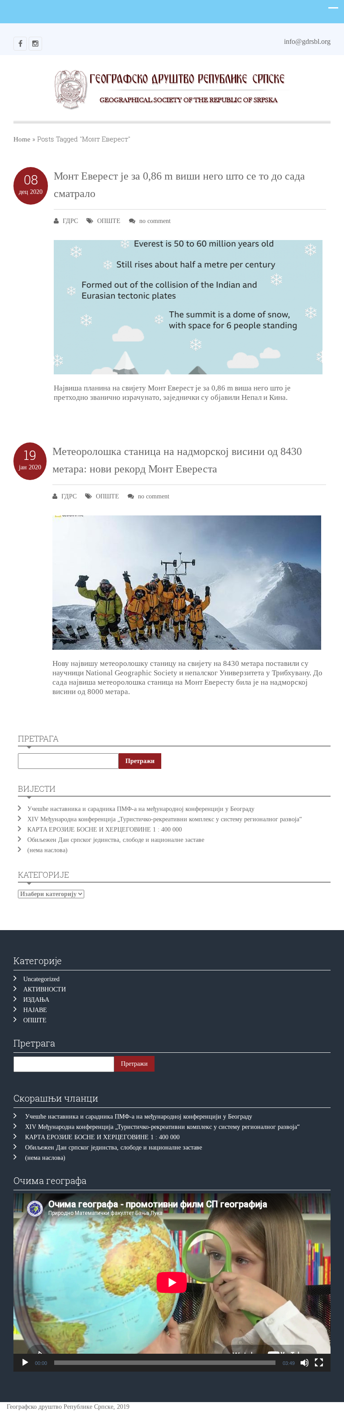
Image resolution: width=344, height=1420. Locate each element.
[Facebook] (20, 43)
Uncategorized (41, 979)
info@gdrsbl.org (307, 41)
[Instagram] (35, 43)
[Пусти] (25, 1362)
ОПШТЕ (108, 221)
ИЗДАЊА (36, 999)
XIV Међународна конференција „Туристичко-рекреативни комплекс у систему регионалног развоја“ (164, 819)
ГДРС (70, 221)
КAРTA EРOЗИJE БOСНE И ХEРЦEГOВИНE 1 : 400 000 (104, 829)
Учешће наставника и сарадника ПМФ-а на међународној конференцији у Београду (140, 809)
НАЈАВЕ (35, 1010)
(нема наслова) (47, 850)
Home (21, 139)
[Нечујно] (304, 1362)
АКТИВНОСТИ (44, 989)
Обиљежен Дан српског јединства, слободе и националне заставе (117, 840)
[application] (172, 1282)
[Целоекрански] (318, 1362)
